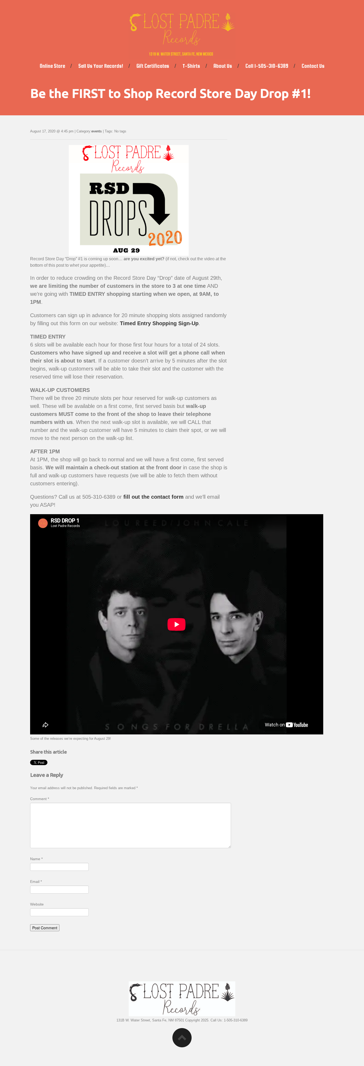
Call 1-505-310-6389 (266, 66)
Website (37, 904)
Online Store (52, 66)
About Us (222, 66)
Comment (39, 799)
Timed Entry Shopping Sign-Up (159, 323)
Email (36, 881)
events (96, 131)
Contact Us (313, 66)
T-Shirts (191, 66)
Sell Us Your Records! (100, 66)
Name (36, 859)
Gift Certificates (152, 66)
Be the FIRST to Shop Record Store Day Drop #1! (170, 93)
